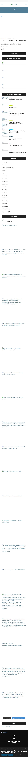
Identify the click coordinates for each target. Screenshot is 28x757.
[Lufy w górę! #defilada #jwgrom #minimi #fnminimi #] (14, 704)
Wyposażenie (5, 211)
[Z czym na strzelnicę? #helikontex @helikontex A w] (14, 359)
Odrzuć (10, 754)
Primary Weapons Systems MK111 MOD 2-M (17, 152)
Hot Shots (4, 178)
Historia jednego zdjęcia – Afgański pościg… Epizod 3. (16, 138)
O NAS (14, 735)
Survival (4, 198)
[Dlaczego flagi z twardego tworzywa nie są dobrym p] (14, 433)
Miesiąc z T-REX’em (13, 107)
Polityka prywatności (14, 741)
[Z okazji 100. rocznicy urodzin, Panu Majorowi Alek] (14, 606)
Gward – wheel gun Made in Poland (16, 145)
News (2, 38)
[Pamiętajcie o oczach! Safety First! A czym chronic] (14, 335)
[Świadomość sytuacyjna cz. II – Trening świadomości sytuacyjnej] (5, 131)
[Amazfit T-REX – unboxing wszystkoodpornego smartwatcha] (5, 122)
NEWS (14, 738)
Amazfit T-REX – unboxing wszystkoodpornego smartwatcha (16, 123)
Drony (3, 170)
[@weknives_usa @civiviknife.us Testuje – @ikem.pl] (14, 409)
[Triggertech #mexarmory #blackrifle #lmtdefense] (14, 532)
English (14, 742)
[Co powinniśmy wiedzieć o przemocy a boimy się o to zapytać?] (5, 114)
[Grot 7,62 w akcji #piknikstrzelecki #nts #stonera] (14, 679)
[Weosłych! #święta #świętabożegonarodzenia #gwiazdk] (14, 655)
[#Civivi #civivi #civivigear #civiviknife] (14, 507)
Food (3, 173)
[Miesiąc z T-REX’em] (5, 107)
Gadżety (11, 105)
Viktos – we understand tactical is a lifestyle (13, 40)
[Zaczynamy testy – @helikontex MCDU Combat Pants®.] (14, 286)
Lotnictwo (4, 181)
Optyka (3, 195)
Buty (3, 164)
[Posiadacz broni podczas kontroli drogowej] (5, 100)
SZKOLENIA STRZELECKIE (9, 726)
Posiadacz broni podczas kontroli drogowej (15, 100)
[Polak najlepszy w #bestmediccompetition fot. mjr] (14, 630)
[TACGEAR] (14, 4)
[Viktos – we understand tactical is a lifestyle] (14, 26)
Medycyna (4, 184)
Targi (3, 203)
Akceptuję (4, 754)
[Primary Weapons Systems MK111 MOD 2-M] (5, 152)
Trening (11, 129)
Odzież (4, 38)
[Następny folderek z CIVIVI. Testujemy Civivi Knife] (14, 261)
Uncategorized (5, 209)
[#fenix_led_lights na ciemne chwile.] (14, 482)
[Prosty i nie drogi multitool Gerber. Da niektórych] (14, 310)
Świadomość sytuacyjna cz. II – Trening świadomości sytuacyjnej (17, 131)
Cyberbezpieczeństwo (7, 167)
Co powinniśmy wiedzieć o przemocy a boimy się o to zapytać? (16, 114)
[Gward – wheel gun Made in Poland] (5, 145)
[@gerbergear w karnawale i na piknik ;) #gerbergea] (14, 384)
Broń (10, 98)
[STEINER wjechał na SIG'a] (14, 236)
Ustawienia (17, 754)
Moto (3, 187)
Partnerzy (14, 737)
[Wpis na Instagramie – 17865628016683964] (14, 581)
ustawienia (13, 752)
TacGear (13, 98)
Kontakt (14, 740)
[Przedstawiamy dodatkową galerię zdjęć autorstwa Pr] (14, 556)
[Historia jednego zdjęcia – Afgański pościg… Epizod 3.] (5, 138)
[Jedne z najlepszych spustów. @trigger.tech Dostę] (14, 458)
